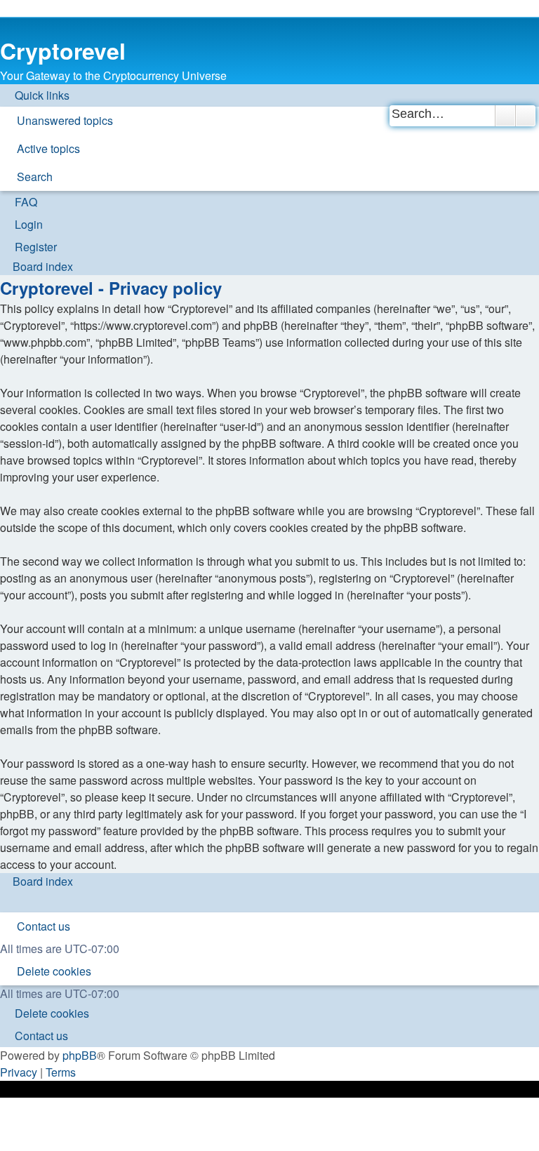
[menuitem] (58, 121)
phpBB (79, 1055)
